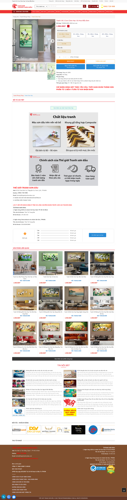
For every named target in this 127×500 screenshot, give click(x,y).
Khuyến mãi (95, 1)
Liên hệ (111, 1)
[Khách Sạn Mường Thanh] (34, 430)
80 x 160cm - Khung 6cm (93, 35)
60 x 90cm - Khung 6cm (64, 35)
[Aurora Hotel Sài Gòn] (78, 430)
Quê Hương (51, 11)
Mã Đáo (58, 11)
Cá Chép (78, 11)
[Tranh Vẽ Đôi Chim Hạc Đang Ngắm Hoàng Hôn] (76, 298)
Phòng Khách (93, 11)
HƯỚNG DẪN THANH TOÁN (23, 200)
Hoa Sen (72, 11)
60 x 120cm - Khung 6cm (78, 35)
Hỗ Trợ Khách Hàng (85, 1)
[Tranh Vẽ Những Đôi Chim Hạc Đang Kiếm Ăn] (51, 298)
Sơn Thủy (43, 11)
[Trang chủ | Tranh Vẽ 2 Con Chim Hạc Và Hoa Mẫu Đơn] (22, 8)
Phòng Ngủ (101, 11)
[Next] (52, 41)
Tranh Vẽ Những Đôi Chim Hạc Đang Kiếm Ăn (50, 312)
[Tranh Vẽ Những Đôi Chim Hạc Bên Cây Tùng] (102, 263)
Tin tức (106, 1)
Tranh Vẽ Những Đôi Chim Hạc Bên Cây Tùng (102, 277)
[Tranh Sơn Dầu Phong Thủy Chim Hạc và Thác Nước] (25, 263)
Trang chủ (51, 1)
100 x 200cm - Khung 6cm (107, 35)
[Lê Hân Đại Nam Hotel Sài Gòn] (63, 430)
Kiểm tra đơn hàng (59, 1)
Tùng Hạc (84, 11)
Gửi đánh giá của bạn (97, 235)
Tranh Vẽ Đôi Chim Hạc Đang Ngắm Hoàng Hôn (76, 312)
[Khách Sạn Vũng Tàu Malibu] (49, 430)
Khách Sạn (109, 11)
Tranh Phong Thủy (18, 95)
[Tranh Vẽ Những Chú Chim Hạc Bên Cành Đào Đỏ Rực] (102, 298)
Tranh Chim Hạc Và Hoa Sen (50, 277)
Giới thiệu (76, 1)
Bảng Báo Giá (69, 1)
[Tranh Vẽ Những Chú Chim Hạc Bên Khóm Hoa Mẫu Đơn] (25, 333)
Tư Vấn (101, 1)
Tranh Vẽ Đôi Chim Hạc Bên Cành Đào (76, 277)
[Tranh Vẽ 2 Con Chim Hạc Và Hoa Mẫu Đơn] (33, 62)
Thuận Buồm (64, 11)
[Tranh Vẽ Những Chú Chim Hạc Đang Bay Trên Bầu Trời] (51, 333)
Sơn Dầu (64, 43)
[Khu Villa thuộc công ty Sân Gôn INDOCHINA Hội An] (93, 430)
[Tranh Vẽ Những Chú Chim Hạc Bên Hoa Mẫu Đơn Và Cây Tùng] (102, 333)
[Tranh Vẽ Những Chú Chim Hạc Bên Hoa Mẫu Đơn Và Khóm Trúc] (76, 333)
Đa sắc (64, 51)
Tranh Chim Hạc (29, 95)
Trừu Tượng (35, 11)
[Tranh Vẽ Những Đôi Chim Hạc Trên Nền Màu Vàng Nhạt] (25, 298)
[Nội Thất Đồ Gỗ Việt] (19, 430)
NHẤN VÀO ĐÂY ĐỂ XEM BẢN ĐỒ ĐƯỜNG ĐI (28, 197)
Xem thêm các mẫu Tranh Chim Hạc (63, 108)
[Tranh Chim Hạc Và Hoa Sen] (51, 263)
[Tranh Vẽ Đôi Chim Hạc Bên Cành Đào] (76, 263)
